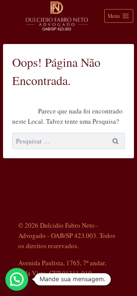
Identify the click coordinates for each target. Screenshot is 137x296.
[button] (16, 279)
